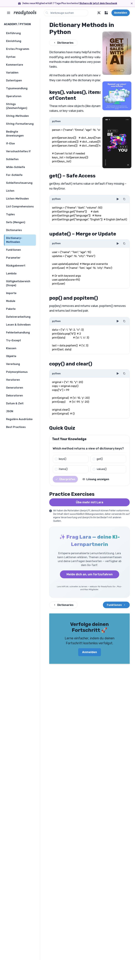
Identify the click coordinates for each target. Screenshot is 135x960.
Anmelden (120, 12)
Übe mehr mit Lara (89, 502)
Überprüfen (67, 479)
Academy (10, 24)
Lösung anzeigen (97, 479)
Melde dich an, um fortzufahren (90, 574)
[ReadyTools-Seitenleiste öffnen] (8, 13)
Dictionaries (65, 42)
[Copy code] (124, 199)
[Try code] (117, 199)
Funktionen (114, 605)
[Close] (132, 3)
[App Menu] (106, 13)
